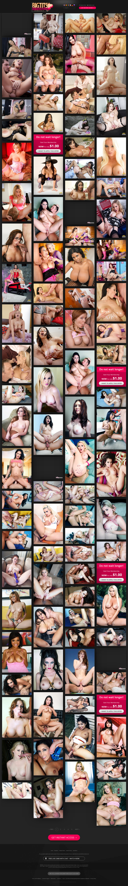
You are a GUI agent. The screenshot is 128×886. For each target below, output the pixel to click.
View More (75, 850)
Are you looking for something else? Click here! (64, 873)
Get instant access (87, 8)
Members (56, 850)
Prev (51, 829)
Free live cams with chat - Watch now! (64, 858)
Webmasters (53, 878)
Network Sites (83, 5)
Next (77, 829)
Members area (91, 5)
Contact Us (59, 878)
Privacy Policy (93, 878)
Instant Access (69, 850)
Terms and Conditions (36, 878)
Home (52, 850)
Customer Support (45, 878)
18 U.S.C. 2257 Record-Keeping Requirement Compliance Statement (75, 878)
